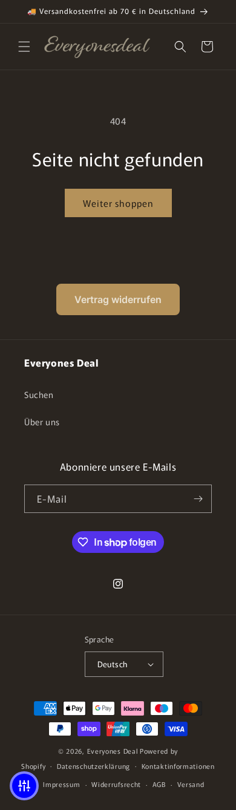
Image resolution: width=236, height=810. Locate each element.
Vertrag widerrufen (118, 299)
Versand (191, 784)
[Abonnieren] (198, 499)
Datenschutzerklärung (93, 766)
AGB (159, 784)
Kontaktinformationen (178, 766)
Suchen (39, 394)
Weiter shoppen (118, 203)
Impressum (61, 784)
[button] (24, 46)
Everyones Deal (113, 751)
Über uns (42, 422)
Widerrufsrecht (116, 784)
